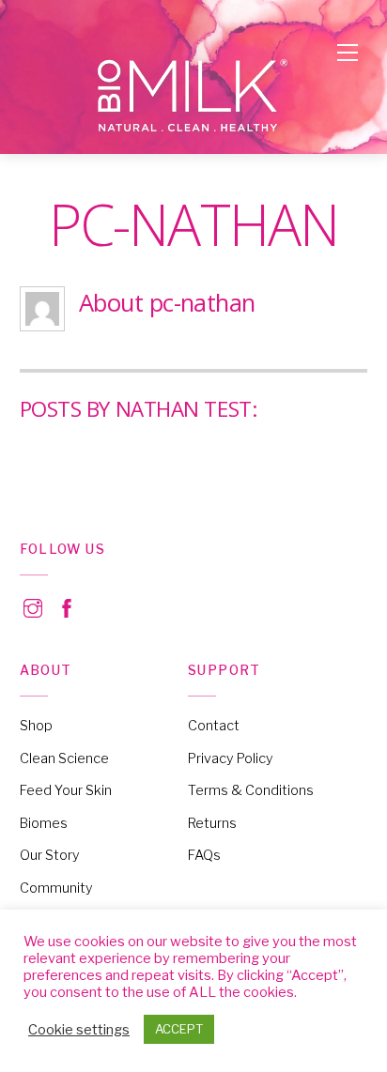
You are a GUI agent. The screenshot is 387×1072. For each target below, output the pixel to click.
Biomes (44, 823)
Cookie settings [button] (79, 1029)
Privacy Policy (230, 758)
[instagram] (33, 605)
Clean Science (64, 758)
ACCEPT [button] (179, 1028)
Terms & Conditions (251, 790)
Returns (212, 823)
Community (56, 888)
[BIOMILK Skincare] (193, 96)
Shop (36, 725)
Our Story (50, 855)
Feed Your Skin (66, 790)
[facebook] (67, 605)
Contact (214, 725)
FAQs (204, 855)
